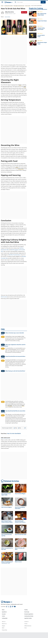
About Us (3, 621)
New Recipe (26, 611)
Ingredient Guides (28, 618)
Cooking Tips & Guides (8, 5)
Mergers (3, 625)
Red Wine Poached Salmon (14, 254)
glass (25, 86)
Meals (3, 609)
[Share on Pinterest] (24, 12)
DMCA (3, 627)
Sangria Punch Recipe (42, 20)
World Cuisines (4, 296)
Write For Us (4, 623)
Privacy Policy (4, 630)
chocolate (10, 405)
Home (2, 5)
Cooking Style (4, 618)
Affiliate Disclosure (27, 625)
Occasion (4, 614)
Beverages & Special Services (19, 5)
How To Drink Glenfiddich (14, 433)
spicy (23, 405)
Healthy (26, 609)
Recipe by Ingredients (28, 614)
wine (20, 84)
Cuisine (3, 616)
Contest (25, 623)
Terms (25, 627)
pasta (17, 167)
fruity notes (21, 168)
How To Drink (27, 5)
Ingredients (4, 611)
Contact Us (26, 621)
